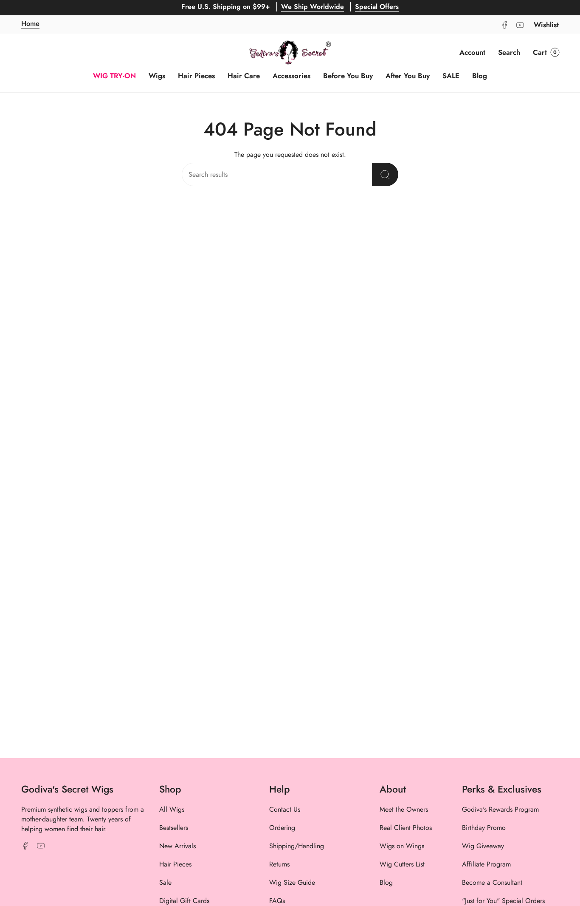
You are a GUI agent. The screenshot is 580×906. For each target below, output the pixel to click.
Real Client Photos (406, 827)
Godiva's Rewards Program (500, 809)
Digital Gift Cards (184, 901)
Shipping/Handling (296, 846)
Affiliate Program (486, 864)
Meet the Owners (404, 809)
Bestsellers (173, 827)
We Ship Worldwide (312, 6)
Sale (165, 882)
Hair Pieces (175, 864)
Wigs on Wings (402, 846)
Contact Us (284, 809)
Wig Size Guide (292, 882)
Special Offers (377, 6)
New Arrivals (177, 846)
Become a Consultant (492, 882)
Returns (279, 864)
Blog (386, 882)
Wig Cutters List (402, 864)
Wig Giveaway (483, 846)
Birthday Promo (484, 827)
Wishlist (546, 25)
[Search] (385, 174)
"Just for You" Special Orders (503, 901)
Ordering (282, 827)
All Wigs (171, 809)
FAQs (277, 901)
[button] (509, 52)
